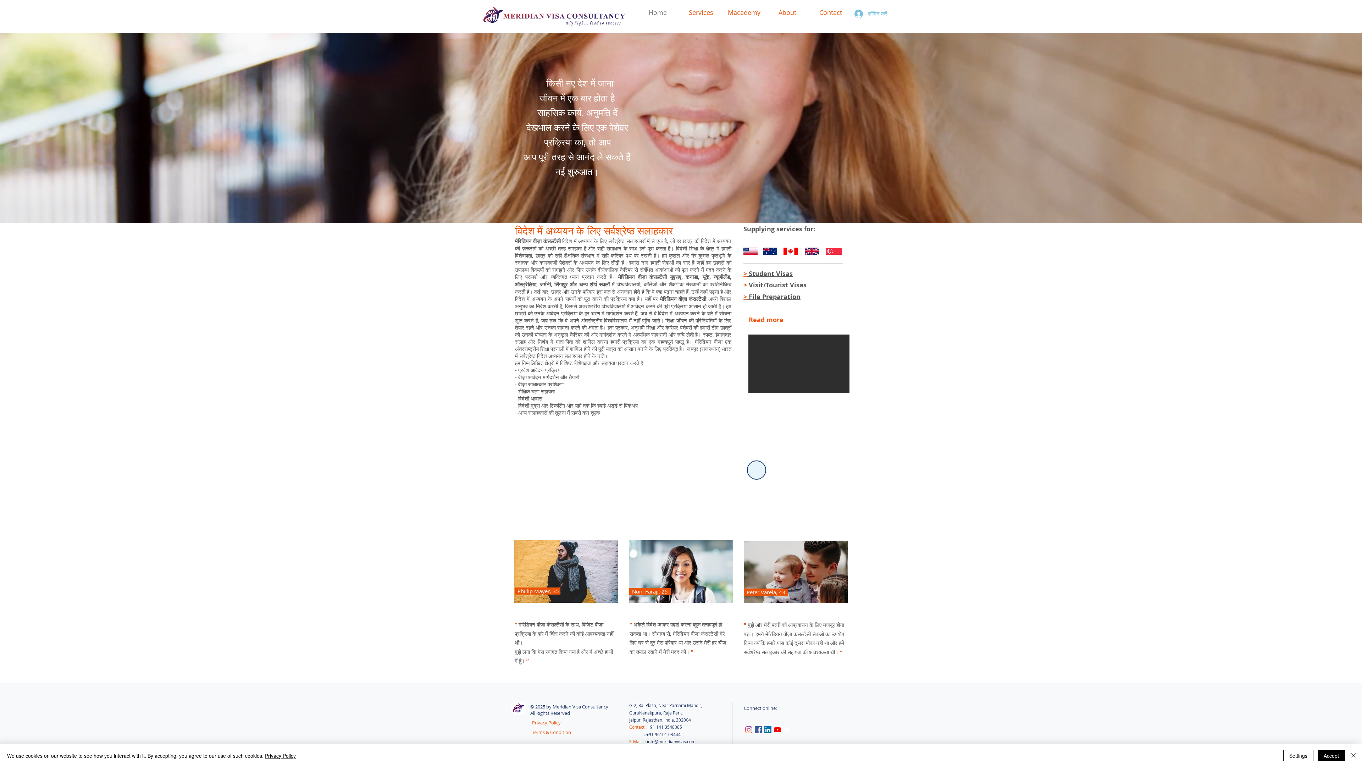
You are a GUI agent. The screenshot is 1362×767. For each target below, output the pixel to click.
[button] (798, 364)
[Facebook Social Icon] (758, 729)
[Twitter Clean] (787, 729)
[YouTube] (777, 729)
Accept (1331, 755)
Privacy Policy (280, 755)
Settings (1298, 755)
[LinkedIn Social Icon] (767, 729)
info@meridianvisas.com (671, 741)
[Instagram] (748, 729)
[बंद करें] (1353, 755)
